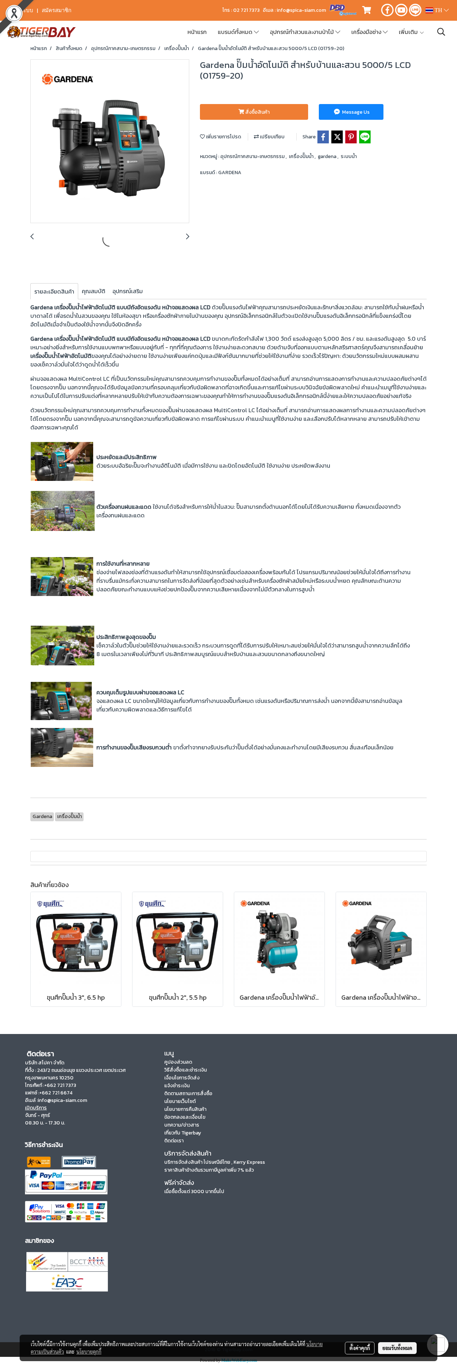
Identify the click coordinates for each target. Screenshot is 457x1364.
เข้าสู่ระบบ (21, 10)
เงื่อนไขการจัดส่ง (182, 1078)
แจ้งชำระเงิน (177, 1085)
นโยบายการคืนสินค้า (185, 1109)
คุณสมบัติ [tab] (93, 291)
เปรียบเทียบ (272, 137)
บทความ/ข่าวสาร (181, 1125)
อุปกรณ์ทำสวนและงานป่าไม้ (302, 32)
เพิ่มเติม (409, 32)
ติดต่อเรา (174, 1140)
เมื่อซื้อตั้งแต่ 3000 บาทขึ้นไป (194, 1191)
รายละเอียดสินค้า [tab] (54, 291)
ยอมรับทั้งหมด (397, 1348)
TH (438, 10)
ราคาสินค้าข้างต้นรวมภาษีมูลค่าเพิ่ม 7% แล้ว (209, 1170)
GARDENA (229, 172)
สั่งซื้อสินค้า (257, 112)
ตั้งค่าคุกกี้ (360, 1348)
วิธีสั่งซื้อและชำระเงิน (185, 1070)
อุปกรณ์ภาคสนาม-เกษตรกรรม (253, 156)
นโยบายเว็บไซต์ (180, 1101)
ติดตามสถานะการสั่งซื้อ (188, 1093)
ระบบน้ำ (349, 156)
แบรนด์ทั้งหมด (236, 32)
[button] (441, 32)
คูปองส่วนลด (178, 1062)
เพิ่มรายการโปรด (223, 137)
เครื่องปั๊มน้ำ (302, 156)
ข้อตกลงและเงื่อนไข (184, 1117)
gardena (327, 156)
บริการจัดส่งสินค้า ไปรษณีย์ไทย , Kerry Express (214, 1162)
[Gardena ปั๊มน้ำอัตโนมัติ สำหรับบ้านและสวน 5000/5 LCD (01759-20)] (110, 141)
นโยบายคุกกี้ (88, 1351)
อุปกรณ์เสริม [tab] (127, 291)
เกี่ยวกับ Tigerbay (182, 1133)
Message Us (355, 112)
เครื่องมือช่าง (367, 32)
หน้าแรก (197, 32)
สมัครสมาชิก (56, 10)
